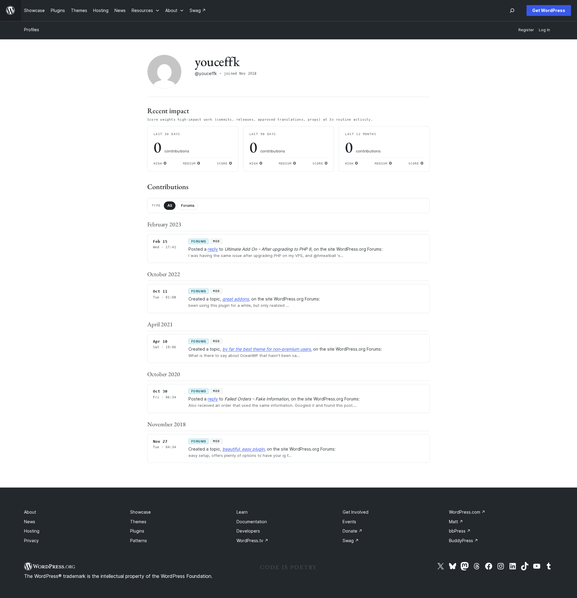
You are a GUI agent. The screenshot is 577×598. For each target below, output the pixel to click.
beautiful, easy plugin (243, 449)
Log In (544, 30)
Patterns (138, 540)
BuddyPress (463, 540)
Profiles (31, 29)
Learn (242, 512)
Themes (138, 521)
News (29, 521)
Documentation (252, 521)
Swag (351, 540)
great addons (235, 298)
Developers (248, 530)
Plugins (137, 530)
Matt (456, 521)
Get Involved (355, 512)
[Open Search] (512, 10)
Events (349, 521)
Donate (352, 530)
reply (213, 249)
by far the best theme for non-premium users (266, 349)
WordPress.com (467, 512)
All (169, 205)
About (30, 512)
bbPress (460, 530)
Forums (187, 205)
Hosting (31, 530)
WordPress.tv (252, 540)
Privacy (31, 540)
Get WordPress (548, 10)
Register (526, 30)
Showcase (140, 512)
